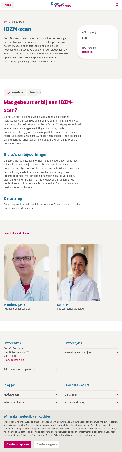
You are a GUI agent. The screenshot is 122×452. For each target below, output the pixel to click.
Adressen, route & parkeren (19, 368)
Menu (8, 4)
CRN (84, 38)
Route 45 (87, 51)
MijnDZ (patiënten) (14, 402)
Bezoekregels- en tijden (78, 352)
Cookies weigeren (46, 444)
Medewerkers (12, 394)
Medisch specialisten (17, 233)
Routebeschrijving (14, 359)
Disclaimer (71, 394)
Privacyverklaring (75, 402)
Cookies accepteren (17, 444)
